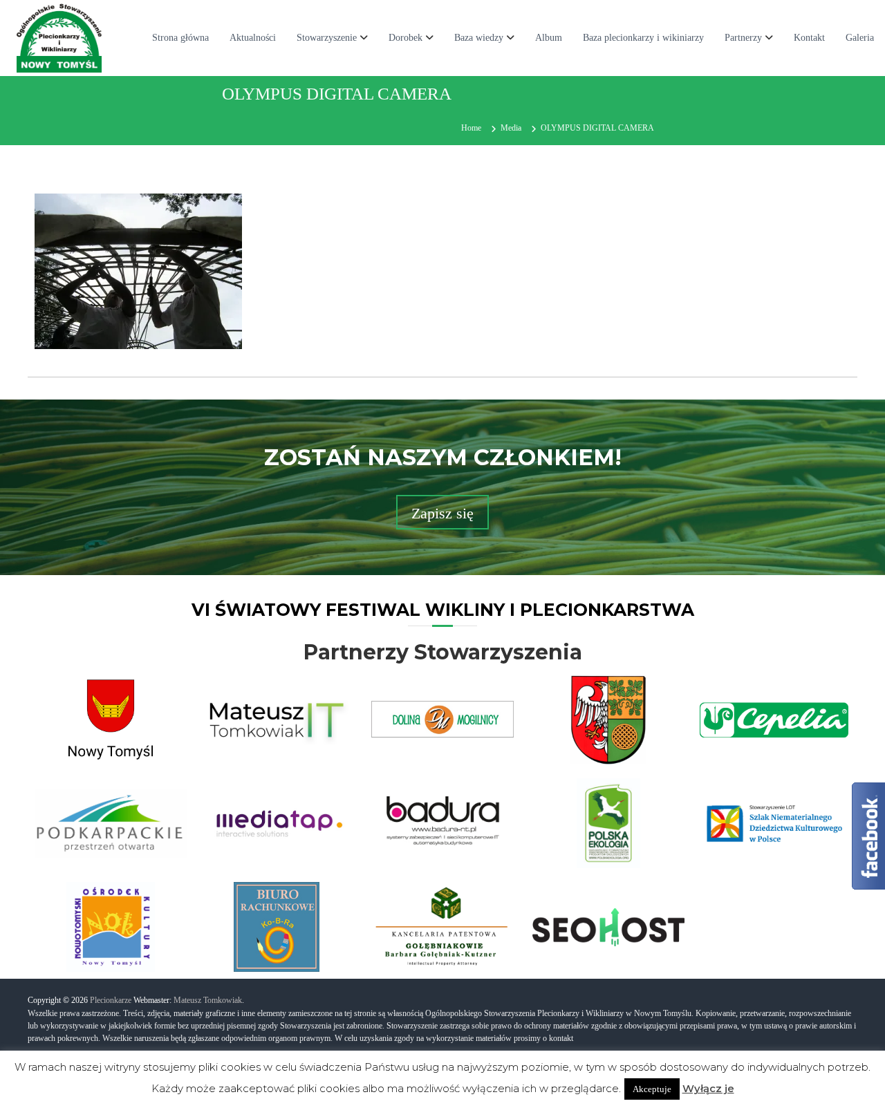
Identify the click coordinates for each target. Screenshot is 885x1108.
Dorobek (405, 37)
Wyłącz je (708, 1088)
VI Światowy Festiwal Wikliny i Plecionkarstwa (443, 609)
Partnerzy (743, 37)
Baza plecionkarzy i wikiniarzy (643, 37)
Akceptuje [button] (652, 1089)
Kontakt (809, 37)
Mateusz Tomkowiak (208, 1000)
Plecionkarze (110, 1000)
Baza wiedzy (478, 37)
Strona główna (180, 37)
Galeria (860, 37)
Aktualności (253, 37)
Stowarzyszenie (327, 37)
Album (548, 37)
